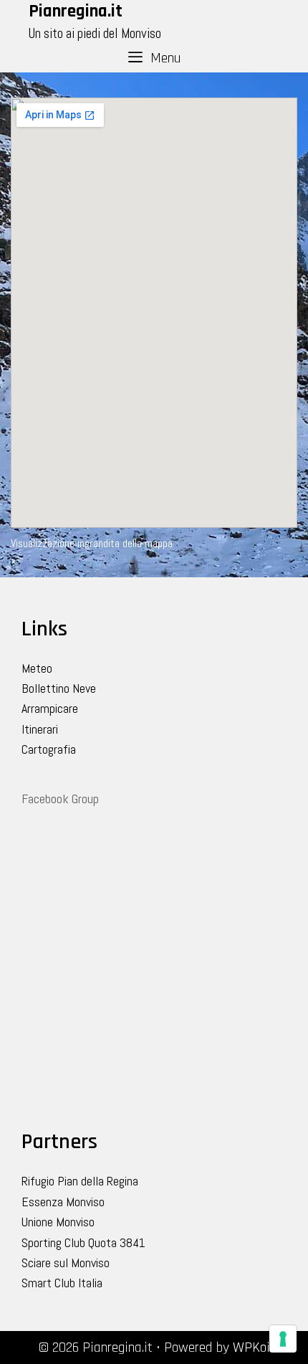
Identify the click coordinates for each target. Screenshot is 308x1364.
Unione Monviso (58, 1221)
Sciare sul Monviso (65, 1262)
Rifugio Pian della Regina (79, 1181)
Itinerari (39, 729)
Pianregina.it (75, 11)
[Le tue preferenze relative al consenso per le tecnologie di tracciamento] (283, 1339)
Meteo (36, 668)
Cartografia (48, 749)
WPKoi (251, 1347)
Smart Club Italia (61, 1282)
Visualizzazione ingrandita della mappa (92, 543)
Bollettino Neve (58, 688)
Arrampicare (49, 708)
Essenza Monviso (63, 1201)
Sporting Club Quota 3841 (83, 1242)
